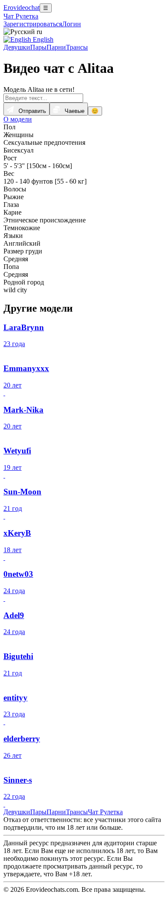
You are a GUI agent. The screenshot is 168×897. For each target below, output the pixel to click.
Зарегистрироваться (32, 24)
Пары (38, 47)
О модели (17, 119)
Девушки (16, 47)
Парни (56, 47)
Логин (71, 24)
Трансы (77, 47)
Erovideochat (21, 7)
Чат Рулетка (20, 16)
